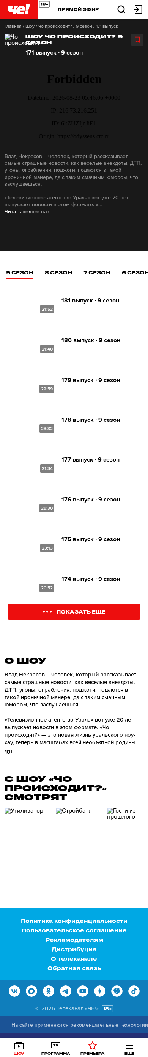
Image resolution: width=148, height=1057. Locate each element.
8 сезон (58, 272)
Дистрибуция (74, 949)
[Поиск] (121, 8)
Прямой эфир (78, 9)
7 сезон (96, 272)
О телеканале (74, 958)
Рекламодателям (74, 939)
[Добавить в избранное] (137, 40)
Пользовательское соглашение (74, 930)
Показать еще (81, 611)
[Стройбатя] (78, 840)
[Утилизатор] (27, 840)
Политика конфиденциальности (74, 921)
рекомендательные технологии (109, 1025)
